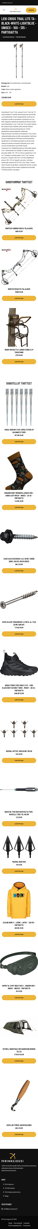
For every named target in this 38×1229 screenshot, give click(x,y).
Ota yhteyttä (18, 1223)
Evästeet (27, 1223)
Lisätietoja (19, 104)
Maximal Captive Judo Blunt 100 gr (19, 751)
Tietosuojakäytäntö (15, 1225)
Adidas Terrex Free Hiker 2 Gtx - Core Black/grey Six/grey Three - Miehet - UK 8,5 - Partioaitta (19, 688)
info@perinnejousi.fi (7, 3)
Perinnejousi (9, 1184)
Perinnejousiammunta (12, 1192)
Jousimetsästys (8, 37)
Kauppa (31, 10)
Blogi (6, 1196)
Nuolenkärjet (21, 37)
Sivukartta (26, 1225)
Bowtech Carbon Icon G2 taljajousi (19, 228)
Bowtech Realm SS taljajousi (19, 289)
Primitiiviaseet (10, 1188)
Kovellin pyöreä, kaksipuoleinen (19, 1125)
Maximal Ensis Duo (19, 862)
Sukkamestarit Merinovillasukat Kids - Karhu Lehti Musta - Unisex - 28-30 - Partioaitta (19, 495)
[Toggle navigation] (3, 10)
